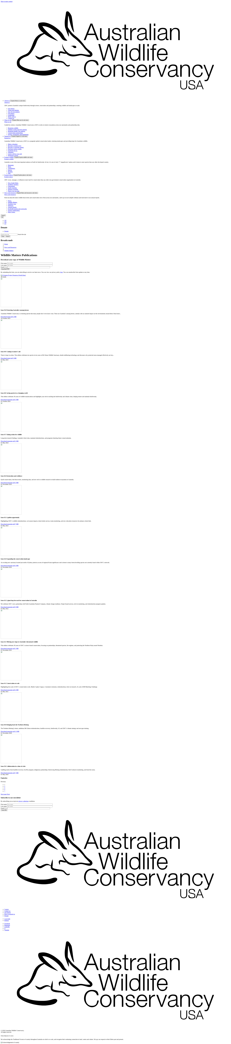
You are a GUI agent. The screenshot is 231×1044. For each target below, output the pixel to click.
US (5, 223)
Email (2, 267)
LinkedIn (7, 927)
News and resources (10, 194)
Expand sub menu (18, 100)
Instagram (7, 925)
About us (7, 102)
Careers (6, 909)
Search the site (22, 234)
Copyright (7, 919)
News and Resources (10, 247)
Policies (6, 920)
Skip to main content (6, 1)
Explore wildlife (9, 159)
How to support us (9, 914)
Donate (6, 231)
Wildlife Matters (8, 250)
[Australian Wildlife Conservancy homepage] (115, 97)
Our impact (7, 912)
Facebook (7, 923)
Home (6, 244)
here (61, 272)
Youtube (6, 930)
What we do (7, 122)
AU (5, 220)
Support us (7, 138)
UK (5, 222)
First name (4, 263)
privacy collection (23, 801)
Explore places (8, 177)
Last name (4, 265)
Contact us (7, 911)
